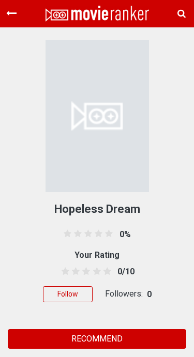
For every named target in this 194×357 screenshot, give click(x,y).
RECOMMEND (97, 339)
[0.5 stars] (64, 272)
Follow (67, 294)
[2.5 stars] (84, 272)
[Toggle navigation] (11, 13)
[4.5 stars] (105, 272)
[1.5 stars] (74, 272)
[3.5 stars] (95, 272)
